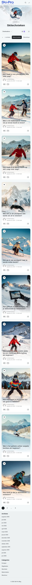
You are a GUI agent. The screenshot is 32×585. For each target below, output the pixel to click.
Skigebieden (5, 566)
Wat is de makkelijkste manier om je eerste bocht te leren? (14, 122)
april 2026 (4, 528)
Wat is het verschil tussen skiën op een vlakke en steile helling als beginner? (15, 353)
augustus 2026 (5, 516)
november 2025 (6, 540)
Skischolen (7, 37)
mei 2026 (4, 525)
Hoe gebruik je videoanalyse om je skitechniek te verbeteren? (15, 308)
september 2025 (6, 546)
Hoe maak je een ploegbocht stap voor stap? (16, 75)
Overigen (4, 563)
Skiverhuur (26, 37)
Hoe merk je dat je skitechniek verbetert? (15, 493)
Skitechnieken (17, 37)
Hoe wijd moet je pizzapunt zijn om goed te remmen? (15, 401)
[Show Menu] (29, 2)
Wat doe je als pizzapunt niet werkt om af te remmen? (14, 215)
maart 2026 (5, 531)
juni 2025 (4, 555)
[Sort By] (28, 31)
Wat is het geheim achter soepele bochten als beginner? (16, 447)
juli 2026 (4, 519)
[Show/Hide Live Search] (25, 2)
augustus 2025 (5, 549)
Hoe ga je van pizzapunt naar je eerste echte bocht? (15, 261)
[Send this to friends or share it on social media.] (28, 84)
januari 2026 (5, 534)
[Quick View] (4, 45)
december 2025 (6, 537)
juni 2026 (4, 522)
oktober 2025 (5, 543)
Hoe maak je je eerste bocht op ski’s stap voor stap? (15, 168)
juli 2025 (4, 552)
